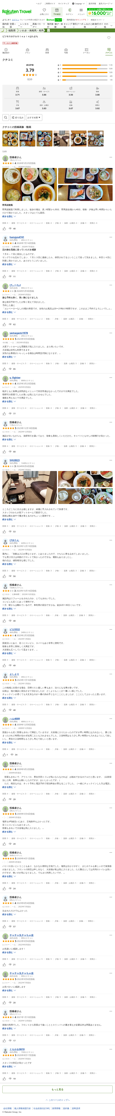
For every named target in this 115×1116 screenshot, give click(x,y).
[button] (10, 138)
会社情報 (7, 1108)
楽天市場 (92, 4)
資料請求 (76, 1108)
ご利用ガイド (49, 4)
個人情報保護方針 (22, 1108)
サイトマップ (63, 4)
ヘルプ (38, 4)
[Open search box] (5, 117)
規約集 (66, 1108)
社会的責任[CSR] (42, 1108)
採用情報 (56, 1108)
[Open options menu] (111, 157)
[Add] (109, 38)
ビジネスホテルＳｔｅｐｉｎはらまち (20, 36)
